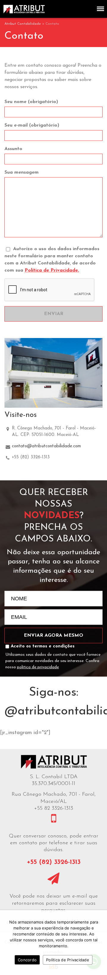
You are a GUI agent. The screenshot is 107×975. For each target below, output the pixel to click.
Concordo (27, 959)
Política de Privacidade (67, 959)
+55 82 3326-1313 (53, 808)
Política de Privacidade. (52, 270)
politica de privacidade (38, 667)
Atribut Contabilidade (22, 24)
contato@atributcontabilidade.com (46, 446)
